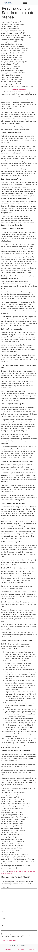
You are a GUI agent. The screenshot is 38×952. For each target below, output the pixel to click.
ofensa (21, 871)
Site (2, 925)
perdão (26, 871)
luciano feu (14, 871)
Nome (3, 911)
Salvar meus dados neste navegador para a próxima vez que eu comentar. (16, 935)
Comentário (5, 887)
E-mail (4, 918)
